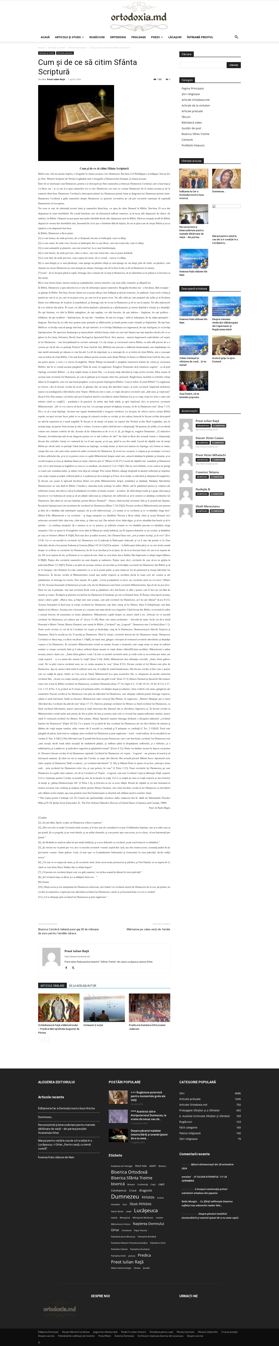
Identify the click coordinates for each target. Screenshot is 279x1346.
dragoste (145, 1190)
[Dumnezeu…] (226, 178)
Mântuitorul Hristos (120, 1224)
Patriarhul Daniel (119, 1249)
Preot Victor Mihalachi (211, 455)
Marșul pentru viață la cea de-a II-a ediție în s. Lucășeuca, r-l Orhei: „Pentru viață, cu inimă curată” (65, 1144)
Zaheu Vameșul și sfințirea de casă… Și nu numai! (192, 361)
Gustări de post (191, 128)
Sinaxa (137, 1268)
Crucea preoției (229, 1331)
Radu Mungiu (189, 1201)
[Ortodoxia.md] (139, 16)
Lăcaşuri (175, 37)
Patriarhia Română (147, 1236)
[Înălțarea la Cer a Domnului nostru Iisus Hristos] (193, 178)
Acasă (45, 37)
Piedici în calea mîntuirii (133, 1331)
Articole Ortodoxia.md (196, 100)
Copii (153, 1184)
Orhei (115, 1230)
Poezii (155, 37)
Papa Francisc (140, 1230)
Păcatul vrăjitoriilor (208, 1331)
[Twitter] (74, 968)
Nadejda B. (203, 489)
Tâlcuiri (186, 117)
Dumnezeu (125, 1197)
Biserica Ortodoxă (129, 1172)
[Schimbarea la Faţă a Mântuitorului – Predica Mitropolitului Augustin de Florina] (59, 1008)
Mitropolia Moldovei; (143, 1217)
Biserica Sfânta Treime (131, 1178)
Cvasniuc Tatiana (207, 472)
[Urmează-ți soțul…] (104, 1008)
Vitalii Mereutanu (208, 506)
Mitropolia (125, 1217)
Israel (128, 1211)
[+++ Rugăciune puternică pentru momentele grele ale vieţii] (118, 1097)
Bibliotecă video (192, 122)
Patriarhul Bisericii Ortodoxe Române (129, 1243)
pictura (131, 1256)
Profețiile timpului (193, 145)
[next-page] (46, 1040)
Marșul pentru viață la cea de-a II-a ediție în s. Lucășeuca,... (225, 239)
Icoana (160, 1197)
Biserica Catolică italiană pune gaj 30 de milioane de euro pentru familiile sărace (68, 931)
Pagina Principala (193, 88)
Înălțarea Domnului (48, 1331)
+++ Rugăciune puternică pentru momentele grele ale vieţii (148, 1096)
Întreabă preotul (200, 37)
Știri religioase (191, 94)
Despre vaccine (46, 1335)
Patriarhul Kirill (118, 1256)
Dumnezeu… (219, 191)
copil (161, 1184)
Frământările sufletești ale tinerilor (76, 1335)
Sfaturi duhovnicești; (121, 1268)
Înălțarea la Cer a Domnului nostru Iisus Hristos (191, 195)
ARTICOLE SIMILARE (52, 985)
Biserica (162, 1166)
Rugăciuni (97, 37)
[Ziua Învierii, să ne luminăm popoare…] (193, 381)
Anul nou (141, 1166)
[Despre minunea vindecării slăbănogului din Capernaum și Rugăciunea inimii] (226, 306)
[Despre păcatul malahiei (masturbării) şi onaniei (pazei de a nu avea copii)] (118, 1135)
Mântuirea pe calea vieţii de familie (148, 929)
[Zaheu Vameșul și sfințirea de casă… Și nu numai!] (193, 345)
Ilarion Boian (117, 1211)
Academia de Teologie (121, 1166)
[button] (236, 37)
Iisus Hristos (140, 1204)
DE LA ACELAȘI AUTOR (82, 985)
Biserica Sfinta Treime (195, 134)
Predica (144, 1255)
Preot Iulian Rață (127, 1262)
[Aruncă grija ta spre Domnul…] (226, 345)
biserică (118, 1184)
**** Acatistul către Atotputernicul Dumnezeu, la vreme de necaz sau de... (148, 1115)
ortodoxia (126, 1230)
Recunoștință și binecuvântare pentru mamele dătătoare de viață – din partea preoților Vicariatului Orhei (66, 1128)
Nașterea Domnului (148, 1224)
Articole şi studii (68, 37)
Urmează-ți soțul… (94, 1025)
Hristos (148, 1197)
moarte (159, 1217)
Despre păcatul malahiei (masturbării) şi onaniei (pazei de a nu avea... (149, 1134)
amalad (186, 1176)
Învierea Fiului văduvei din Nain (56, 1157)
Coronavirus (118, 1190)
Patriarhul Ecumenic (140, 1249)
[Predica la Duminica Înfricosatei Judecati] (149, 1008)
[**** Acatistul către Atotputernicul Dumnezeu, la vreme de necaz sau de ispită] (118, 1116)
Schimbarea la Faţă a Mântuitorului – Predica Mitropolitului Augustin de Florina (58, 1029)
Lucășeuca (146, 1210)
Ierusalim (115, 1204)
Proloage (138, 37)
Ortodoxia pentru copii (161, 1331)
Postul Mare (104, 1335)
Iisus (125, 1204)
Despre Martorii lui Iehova (76, 1331)
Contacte (187, 139)
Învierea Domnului (124, 1335)
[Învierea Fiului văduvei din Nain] (193, 259)
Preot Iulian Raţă (56, 79)
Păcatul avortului (185, 1331)
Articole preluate (77, 47)
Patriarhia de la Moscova (123, 1236)
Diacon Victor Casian (210, 438)
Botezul (131, 1184)
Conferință (142, 1184)
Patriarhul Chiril (158, 1243)
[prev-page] (40, 1040)
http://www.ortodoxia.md (77, 956)
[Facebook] (68, 968)
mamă (114, 1217)
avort (152, 1166)
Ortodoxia (118, 37)
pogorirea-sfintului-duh (105, 1331)
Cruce (132, 1190)
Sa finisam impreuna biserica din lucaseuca (160, 1335)
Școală (146, 1268)
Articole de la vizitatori (196, 105)
